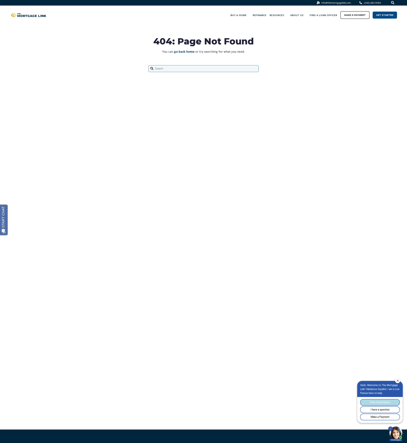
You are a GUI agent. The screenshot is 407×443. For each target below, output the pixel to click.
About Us (297, 15)
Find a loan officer (323, 15)
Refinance (260, 15)
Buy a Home (239, 15)
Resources (277, 15)
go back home (184, 51)
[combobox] (393, 2)
